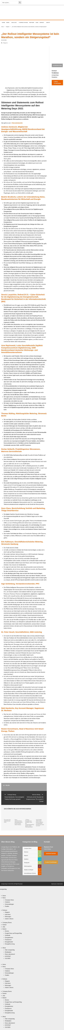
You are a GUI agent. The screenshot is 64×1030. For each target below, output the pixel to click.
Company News (27, 848)
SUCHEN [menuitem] (7, 958)
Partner (31, 22)
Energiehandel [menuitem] (9, 942)
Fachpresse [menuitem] (8, 939)
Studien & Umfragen (28, 869)
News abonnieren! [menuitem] (10, 954)
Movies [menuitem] (7, 931)
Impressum (53, 884)
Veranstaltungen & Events (30, 873)
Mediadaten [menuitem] (8, 952)
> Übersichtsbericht (16, 123)
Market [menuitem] (4, 929)
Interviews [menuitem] (8, 914)
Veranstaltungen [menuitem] (9, 904)
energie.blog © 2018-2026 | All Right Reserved (11, 884)
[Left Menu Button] (0, 887)
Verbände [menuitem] (7, 935)
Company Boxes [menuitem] (7, 922)
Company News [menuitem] (9, 900)
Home (3, 22)
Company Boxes (23, 22)
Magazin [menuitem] (7, 912)
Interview (26, 852)
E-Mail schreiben (57, 82)
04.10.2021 (4, 40)
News (7, 22)
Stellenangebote (28, 866)
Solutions (26, 859)
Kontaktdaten (51, 853)
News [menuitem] (4, 897)
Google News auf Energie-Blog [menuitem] (13, 933)
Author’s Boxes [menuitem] (9, 918)
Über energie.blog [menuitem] (10, 950)
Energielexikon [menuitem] (9, 937)
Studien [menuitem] (7, 906)
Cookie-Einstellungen (51, 862)
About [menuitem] (4, 947)
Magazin (7, 26)
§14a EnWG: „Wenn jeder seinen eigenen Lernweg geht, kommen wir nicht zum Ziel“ (40, 822)
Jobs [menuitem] (3, 926)
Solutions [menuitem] (7, 902)
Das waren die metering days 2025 (7, 821)
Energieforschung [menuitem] (10, 944)
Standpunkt (26, 862)
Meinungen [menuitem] (8, 916)
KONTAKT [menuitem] (8, 956)
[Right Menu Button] (0, 891)
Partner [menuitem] (4, 924)
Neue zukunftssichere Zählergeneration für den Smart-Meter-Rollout (18, 822)
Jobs (37, 22)
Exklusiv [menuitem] (4, 910)
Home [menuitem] (4, 895)
